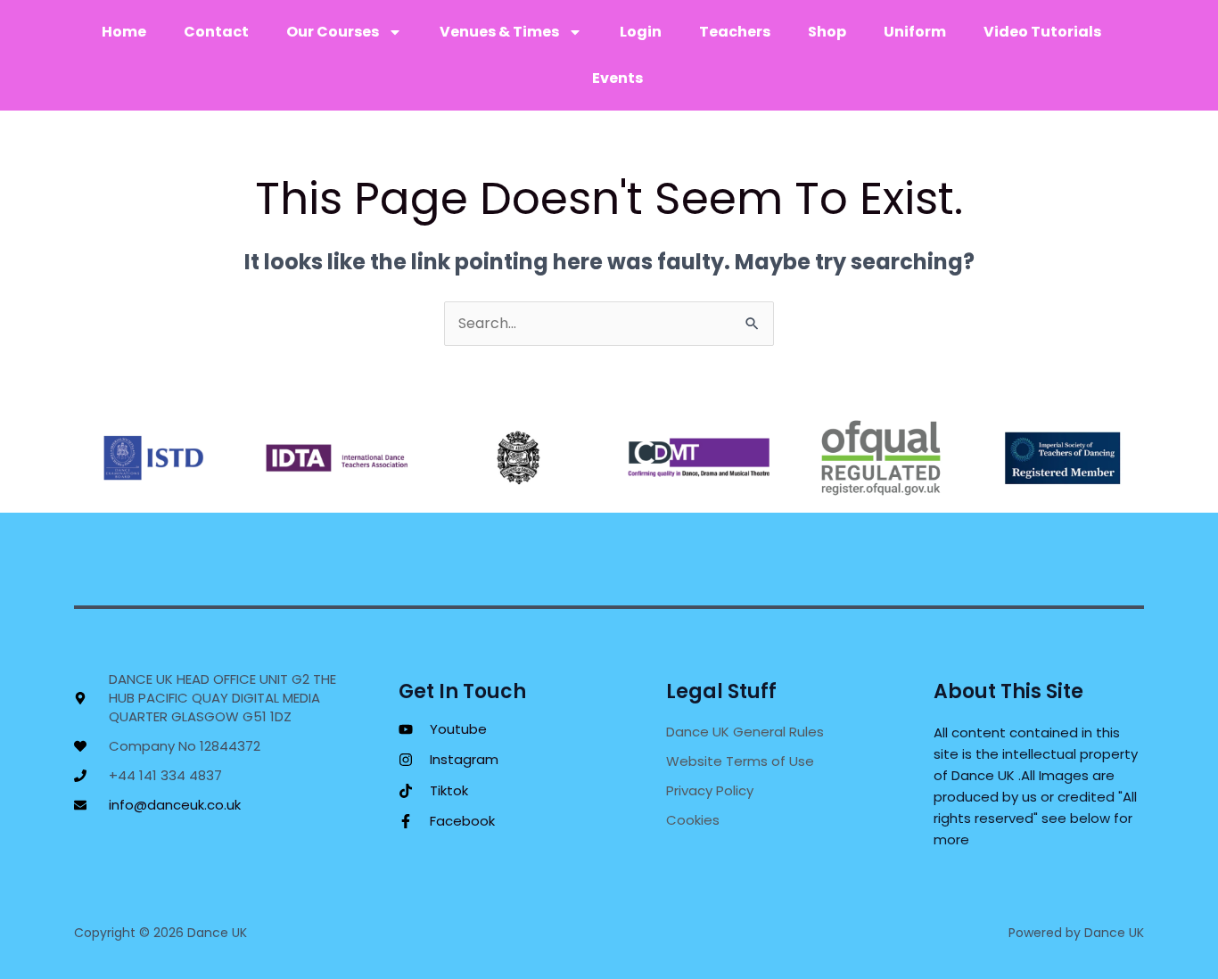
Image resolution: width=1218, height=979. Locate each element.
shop (827, 31)
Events (617, 78)
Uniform (915, 31)
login (641, 31)
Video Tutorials (1042, 31)
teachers (734, 31)
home (124, 31)
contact (216, 31)
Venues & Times (499, 31)
